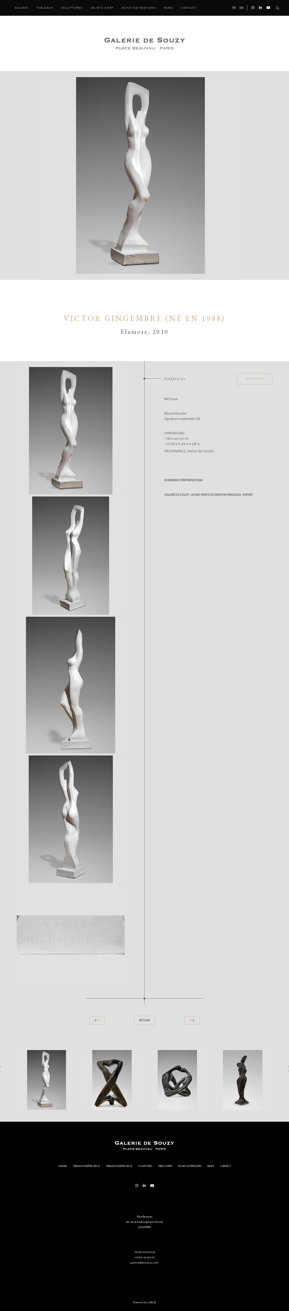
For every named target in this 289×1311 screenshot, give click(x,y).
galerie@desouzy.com (145, 1262)
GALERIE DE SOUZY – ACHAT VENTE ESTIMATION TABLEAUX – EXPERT (208, 494)
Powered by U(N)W (144, 1302)
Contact (225, 1166)
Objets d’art (165, 1166)
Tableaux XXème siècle (119, 1166)
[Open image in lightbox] (71, 431)
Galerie (62, 1166)
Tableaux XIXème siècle (86, 1166)
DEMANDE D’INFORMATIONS (183, 480)
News (210, 1166)
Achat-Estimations (190, 1166)
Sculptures (145, 1166)
